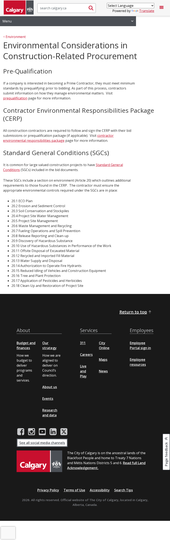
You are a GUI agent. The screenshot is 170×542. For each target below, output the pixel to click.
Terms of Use (74, 490)
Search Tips (123, 490)
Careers (86, 354)
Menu (7, 21)
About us (49, 387)
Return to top (133, 312)
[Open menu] (161, 8)
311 (83, 343)
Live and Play (83, 371)
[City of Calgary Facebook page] (21, 432)
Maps (103, 359)
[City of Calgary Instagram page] (31, 432)
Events (47, 398)
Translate (146, 11)
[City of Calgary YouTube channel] (42, 432)
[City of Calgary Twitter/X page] (64, 432)
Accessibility (100, 490)
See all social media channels (42, 442)
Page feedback (166, 453)
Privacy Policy (48, 490)
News (103, 371)
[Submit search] (91, 8)
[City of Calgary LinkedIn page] (53, 432)
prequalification (15, 98)
